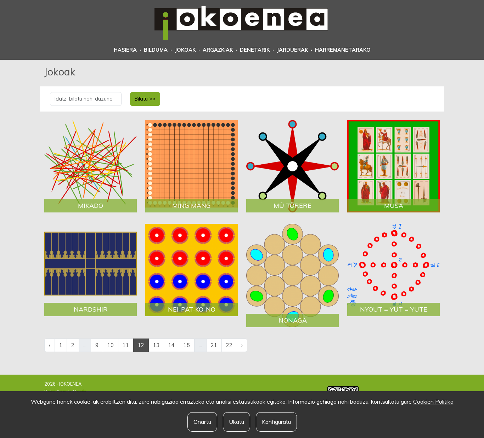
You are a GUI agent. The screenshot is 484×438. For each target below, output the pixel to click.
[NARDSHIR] (90, 269)
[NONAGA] (292, 275)
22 (229, 345)
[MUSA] (393, 166)
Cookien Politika (433, 401)
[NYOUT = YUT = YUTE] (393, 269)
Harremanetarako (343, 50)
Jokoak (185, 50)
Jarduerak (292, 50)
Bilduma (156, 50)
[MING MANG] (191, 166)
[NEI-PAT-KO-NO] (191, 269)
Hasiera (125, 50)
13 (156, 345)
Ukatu (236, 421)
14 (171, 345)
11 (126, 345)
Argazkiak (218, 50)
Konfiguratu (276, 421)
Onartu (202, 421)
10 (110, 345)
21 (214, 345)
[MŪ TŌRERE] (292, 166)
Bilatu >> (145, 99)
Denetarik (255, 50)
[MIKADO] (90, 166)
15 (187, 345)
